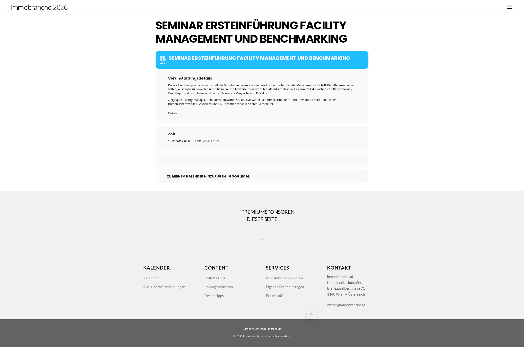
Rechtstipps (214, 295)
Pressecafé (274, 295)
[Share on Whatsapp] (272, 160)
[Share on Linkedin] (262, 160)
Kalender (150, 278)
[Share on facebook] (241, 160)
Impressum (274, 328)
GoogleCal (239, 176)
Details (172, 113)
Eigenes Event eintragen (285, 286)
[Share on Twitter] (252, 160)
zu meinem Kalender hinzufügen (196, 176)
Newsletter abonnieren (284, 278)
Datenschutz (251, 328)
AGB (263, 328)
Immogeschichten (218, 286)
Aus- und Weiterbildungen (164, 286)
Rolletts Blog (214, 278)
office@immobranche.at (346, 305)
